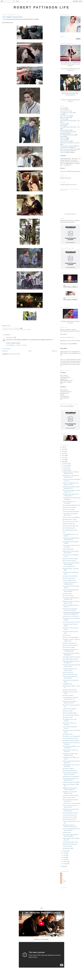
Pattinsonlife (7, 325)
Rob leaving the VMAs (68, 848)
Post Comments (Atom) (14, 354)
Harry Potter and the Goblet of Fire (68, 149)
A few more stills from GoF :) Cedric (71, 622)
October (65, 468)
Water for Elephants (65, 130)
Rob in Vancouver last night (69, 560)
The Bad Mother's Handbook (67, 146)
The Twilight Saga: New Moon (67, 135)
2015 (63, 449)
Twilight (62, 136)
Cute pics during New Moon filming (71, 511)
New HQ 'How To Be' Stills (69, 523)
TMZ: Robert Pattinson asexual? (70, 659)
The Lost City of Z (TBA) (66, 111)
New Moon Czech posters (69, 578)
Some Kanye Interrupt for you (70, 815)
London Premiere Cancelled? (69, 708)
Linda (62, 879)
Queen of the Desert (65, 115)
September (66, 470)
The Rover (62, 119)
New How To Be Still (67, 711)
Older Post (54, 351)
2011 (63, 457)
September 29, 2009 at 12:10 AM (16, 345)
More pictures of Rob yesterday (70, 558)
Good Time (62, 109)
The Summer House (65, 141)
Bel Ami (62, 125)
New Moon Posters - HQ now (69, 519)
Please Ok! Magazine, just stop (70, 812)
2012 (63, 455)
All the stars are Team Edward (70, 576)
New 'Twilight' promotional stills (12, 17)
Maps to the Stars (64, 117)
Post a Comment (6, 348)
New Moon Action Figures (69, 647)
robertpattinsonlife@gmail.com (67, 337)
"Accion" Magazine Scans (69, 566)
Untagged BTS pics (67, 683)
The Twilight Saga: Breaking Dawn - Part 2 (70, 120)
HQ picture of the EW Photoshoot (71, 795)
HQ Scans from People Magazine (71, 637)
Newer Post (5, 351)
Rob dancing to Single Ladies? (70, 844)
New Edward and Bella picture (70, 770)
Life (61, 114)
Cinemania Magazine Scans (69, 580)
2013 (63, 453)
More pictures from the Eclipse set (71, 616)
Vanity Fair (62, 152)
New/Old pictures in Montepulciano (71, 776)
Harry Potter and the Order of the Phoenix (70, 142)
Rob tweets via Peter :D (68, 768)
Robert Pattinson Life (41, 7)
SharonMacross (9, 337)
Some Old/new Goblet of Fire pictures (71, 657)
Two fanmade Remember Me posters (71, 505)
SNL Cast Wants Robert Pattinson (71, 715)
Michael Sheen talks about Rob (70, 645)
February (65, 861)
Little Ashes (63, 138)
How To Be (62, 163)
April (64, 859)
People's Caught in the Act (69, 797)
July (64, 853)
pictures (28, 329)
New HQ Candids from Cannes (70, 674)
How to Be (62, 139)
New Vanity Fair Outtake (68, 509)
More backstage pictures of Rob (70, 842)
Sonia (62, 883)
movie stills (13, 329)
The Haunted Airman (65, 147)
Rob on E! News (66, 635)
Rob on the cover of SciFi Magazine (71, 517)
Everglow (4, 19)
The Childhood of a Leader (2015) (68, 112)
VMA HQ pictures (67, 832)
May (64, 857)
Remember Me (63, 133)
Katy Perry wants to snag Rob (70, 817)
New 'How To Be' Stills (68, 595)
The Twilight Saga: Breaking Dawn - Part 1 (70, 127)
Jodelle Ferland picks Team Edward (71, 782)
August (65, 851)
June (64, 855)
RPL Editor (63, 881)
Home (30, 351)
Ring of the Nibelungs (65, 150)
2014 (63, 451)
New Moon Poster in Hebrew (69, 507)
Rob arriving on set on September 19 (71, 736)
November (65, 465)
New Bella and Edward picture (70, 643)
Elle (61, 877)
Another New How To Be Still (69, 689)
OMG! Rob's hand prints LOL (69, 819)
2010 (63, 459)
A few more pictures (67, 846)
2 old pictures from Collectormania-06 (71, 803)
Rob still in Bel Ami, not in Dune (70, 521)
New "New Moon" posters (69, 528)
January (65, 863)
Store (64, 532)
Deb (61, 875)
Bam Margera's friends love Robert (71, 740)
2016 (63, 447)
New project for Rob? (68, 717)
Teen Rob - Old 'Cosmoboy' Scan (70, 525)
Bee (61, 873)
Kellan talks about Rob (68, 549)
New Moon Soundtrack (68, 695)
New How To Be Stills (68, 672)
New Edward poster (67, 593)
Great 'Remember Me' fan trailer (70, 738)
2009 (63, 461)
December (65, 463)
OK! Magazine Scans (68, 734)
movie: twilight (21, 329)
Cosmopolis (63, 123)
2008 (63, 866)
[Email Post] (21, 328)
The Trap (62, 108)
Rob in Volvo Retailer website (70, 713)
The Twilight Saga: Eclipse (66, 131)
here (72, 70)
